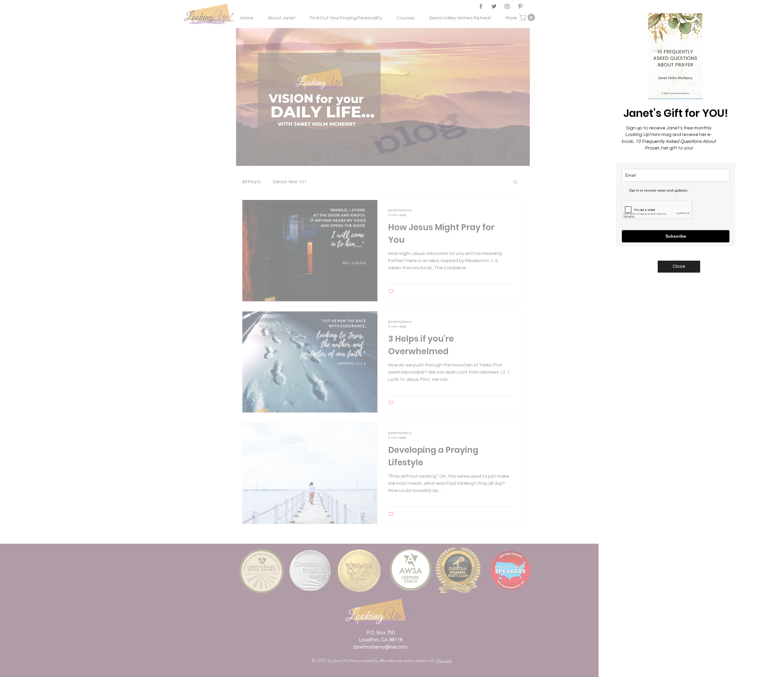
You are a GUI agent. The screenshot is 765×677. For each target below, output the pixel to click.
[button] (679, 267)
